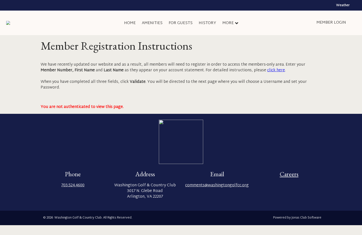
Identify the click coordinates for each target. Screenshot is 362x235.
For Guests (181, 23)
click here (276, 70)
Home (130, 23)
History (207, 23)
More (228, 23)
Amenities (152, 23)
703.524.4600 (72, 185)
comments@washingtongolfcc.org (217, 185)
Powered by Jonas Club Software (297, 218)
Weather (343, 5)
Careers (289, 174)
